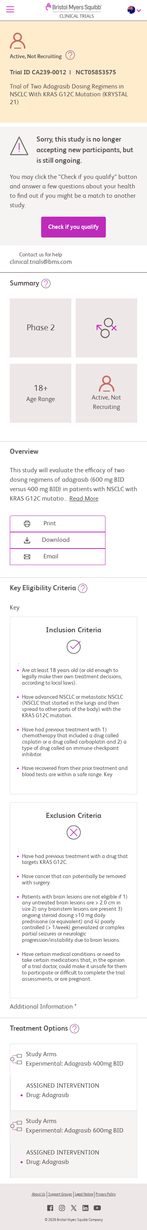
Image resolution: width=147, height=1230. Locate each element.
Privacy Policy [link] (106, 1194)
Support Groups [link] (60, 1194)
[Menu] (10, 10)
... (81, 499)
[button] (70, 56)
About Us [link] (38, 1194)
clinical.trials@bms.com (41, 262)
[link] (50, 1208)
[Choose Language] (135, 10)
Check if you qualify (73, 227)
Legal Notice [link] (84, 1194)
